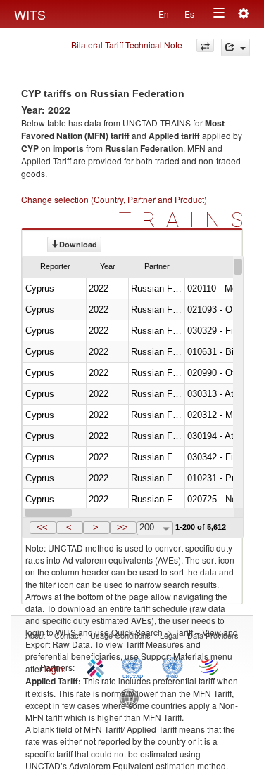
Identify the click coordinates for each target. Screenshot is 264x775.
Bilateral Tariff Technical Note (126, 45)
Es (189, 14)
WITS (30, 14)
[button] (43, 527)
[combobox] (155, 528)
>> (122, 527)
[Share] (235, 47)
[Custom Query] (205, 45)
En (163, 14)
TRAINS (186, 219)
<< (42, 527)
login (53, 669)
